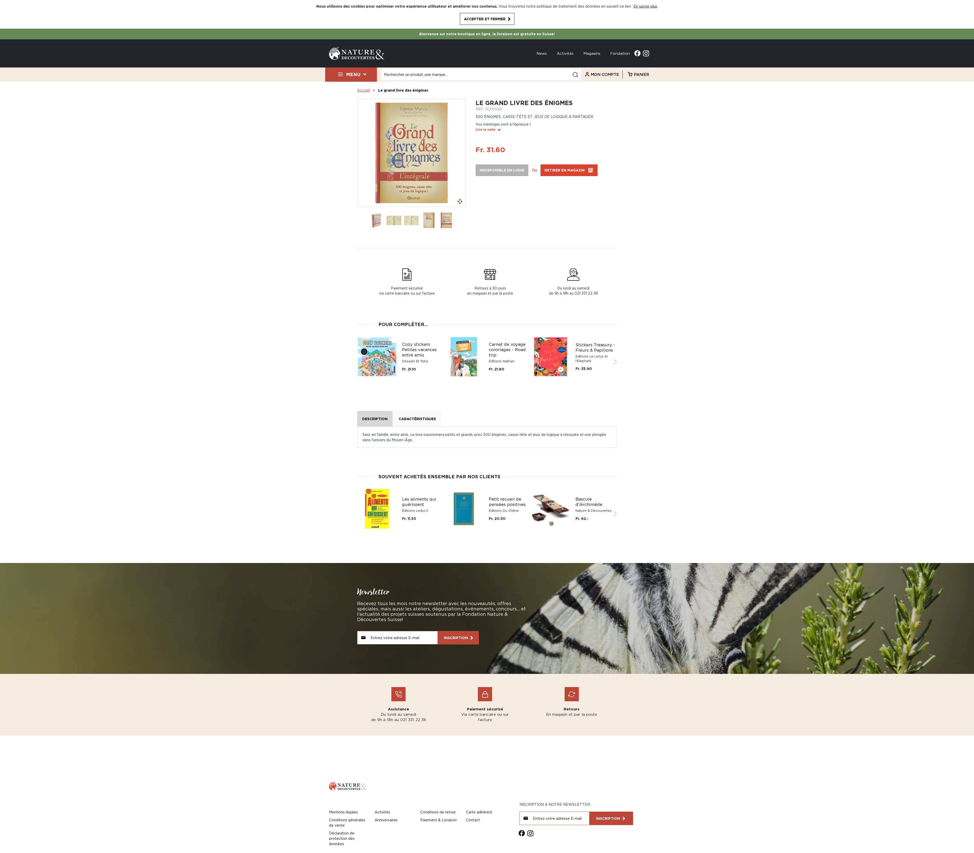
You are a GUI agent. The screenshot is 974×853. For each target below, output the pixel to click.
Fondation (620, 53)
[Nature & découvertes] (357, 53)
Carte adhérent (479, 812)
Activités (565, 53)
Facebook (637, 53)
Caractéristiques (417, 419)
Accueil (363, 90)
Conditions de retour (438, 812)
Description (375, 419)
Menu (353, 74)
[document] (487, 14)
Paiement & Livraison (438, 820)
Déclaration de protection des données (342, 838)
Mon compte (605, 74)
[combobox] (481, 74)
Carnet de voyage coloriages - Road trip (507, 349)
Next (615, 362)
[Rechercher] (575, 74)
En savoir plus (645, 6)
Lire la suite (486, 129)
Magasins (591, 53)
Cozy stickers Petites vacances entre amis (419, 349)
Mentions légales (343, 812)
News (541, 53)
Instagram (646, 53)
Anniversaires (386, 820)
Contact (473, 820)
